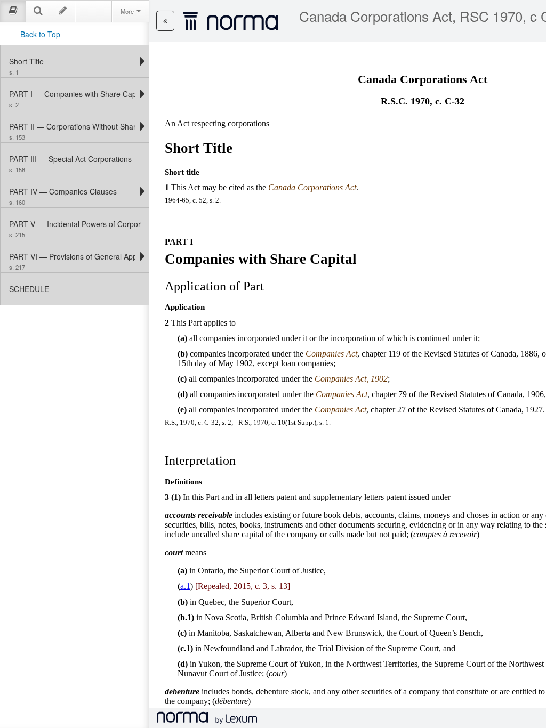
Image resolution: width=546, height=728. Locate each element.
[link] (72, 61)
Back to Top (40, 34)
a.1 (185, 586)
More (128, 11)
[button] (165, 21)
